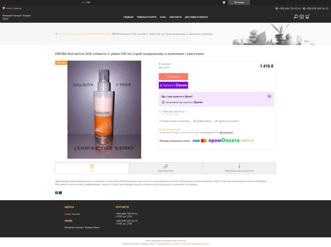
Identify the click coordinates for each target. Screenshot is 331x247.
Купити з (169, 85)
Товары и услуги (146, 17)
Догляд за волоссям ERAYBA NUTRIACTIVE (87, 34)
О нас (163, 17)
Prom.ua (182, 240)
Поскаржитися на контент (169, 243)
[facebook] (56, 193)
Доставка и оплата (196, 17)
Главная (128, 17)
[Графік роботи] (302, 17)
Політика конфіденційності (196, 243)
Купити (175, 76)
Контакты (176, 17)
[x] (60, 193)
